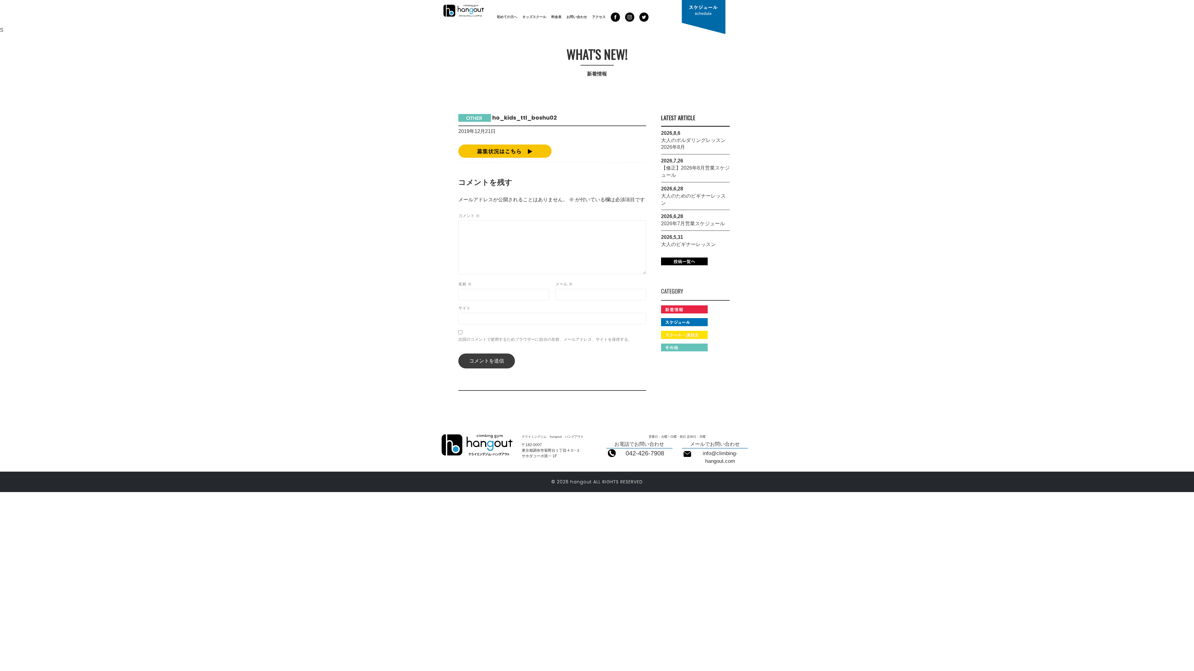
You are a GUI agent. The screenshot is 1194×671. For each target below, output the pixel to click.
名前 (465, 284)
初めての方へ (507, 17)
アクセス (599, 17)
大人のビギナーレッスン (688, 244)
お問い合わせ (577, 17)
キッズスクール (534, 17)
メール (564, 284)
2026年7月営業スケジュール (693, 223)
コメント (469, 215)
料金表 (556, 17)
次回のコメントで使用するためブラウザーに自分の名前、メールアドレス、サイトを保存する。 (545, 339)
